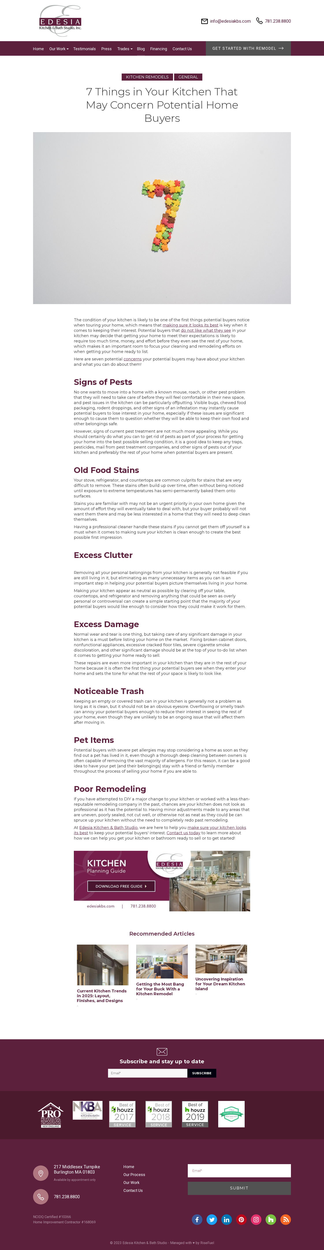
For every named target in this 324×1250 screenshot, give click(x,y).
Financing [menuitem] (158, 48)
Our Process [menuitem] (134, 1174)
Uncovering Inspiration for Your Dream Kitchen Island (220, 984)
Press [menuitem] (106, 48)
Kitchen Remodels (147, 77)
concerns (133, 359)
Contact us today (183, 833)
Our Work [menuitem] (57, 48)
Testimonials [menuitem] (84, 48)
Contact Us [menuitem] (182, 48)
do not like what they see (206, 330)
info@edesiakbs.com (230, 21)
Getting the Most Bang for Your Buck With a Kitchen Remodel (160, 989)
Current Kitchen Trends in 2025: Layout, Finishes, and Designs (102, 996)
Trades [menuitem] (123, 48)
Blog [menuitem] (141, 48)
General (188, 77)
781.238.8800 (278, 21)
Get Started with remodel (245, 48)
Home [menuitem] (38, 48)
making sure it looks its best (190, 325)
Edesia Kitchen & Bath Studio (108, 827)
